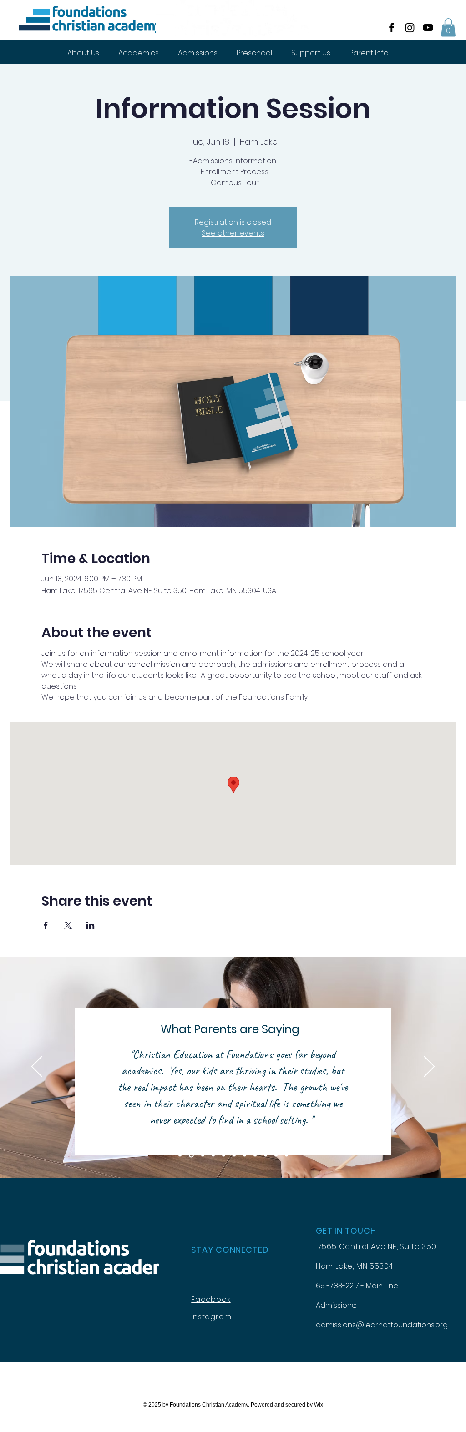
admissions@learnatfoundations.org (382, 1325)
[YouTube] (428, 27)
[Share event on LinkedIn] (90, 925)
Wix (318, 1405)
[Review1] (180, 1154)
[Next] (429, 1067)
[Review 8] (255, 1154)
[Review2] (191, 1154)
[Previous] (36, 1067)
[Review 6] (234, 1154)
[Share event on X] (68, 925)
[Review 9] (265, 1154)
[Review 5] (223, 1154)
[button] (448, 27)
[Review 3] (202, 1154)
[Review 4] (213, 1154)
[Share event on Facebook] (45, 925)
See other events (233, 233)
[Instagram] (410, 27)
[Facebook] (391, 27)
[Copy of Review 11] (286, 1154)
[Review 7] (244, 1154)
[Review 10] (276, 1154)
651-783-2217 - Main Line (357, 1286)
